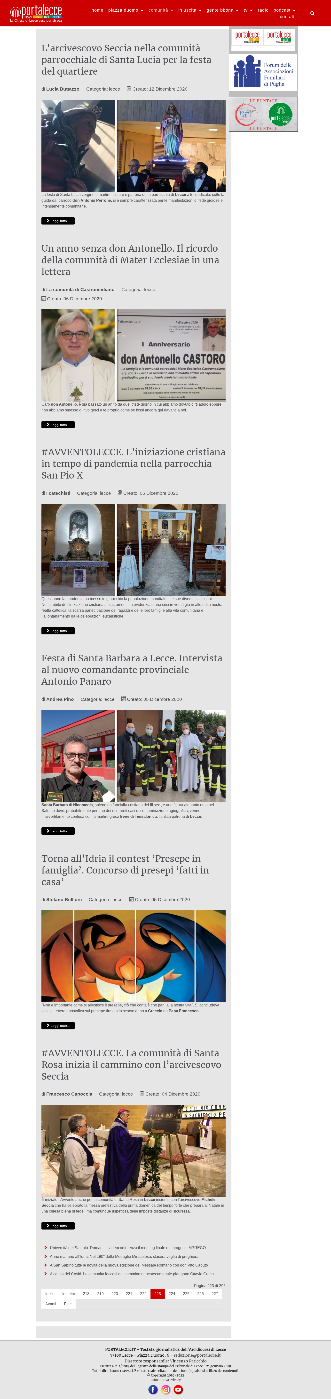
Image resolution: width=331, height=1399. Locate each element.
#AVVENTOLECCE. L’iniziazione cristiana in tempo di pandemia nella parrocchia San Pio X (133, 464)
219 (100, 1294)
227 (215, 1294)
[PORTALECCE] (36, 12)
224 (172, 1294)
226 (200, 1294)
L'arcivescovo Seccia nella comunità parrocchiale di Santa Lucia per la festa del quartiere (126, 60)
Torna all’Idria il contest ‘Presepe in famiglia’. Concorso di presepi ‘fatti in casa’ (125, 870)
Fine (68, 1304)
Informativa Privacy (165, 1380)
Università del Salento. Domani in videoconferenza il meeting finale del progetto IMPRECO (127, 1248)
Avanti (50, 1304)
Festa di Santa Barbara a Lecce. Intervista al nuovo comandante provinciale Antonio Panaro (131, 670)
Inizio (50, 1294)
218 (86, 1294)
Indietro (68, 1294)
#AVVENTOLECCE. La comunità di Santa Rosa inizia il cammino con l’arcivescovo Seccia (131, 1065)
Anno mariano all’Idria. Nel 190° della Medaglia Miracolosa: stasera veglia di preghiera (123, 1256)
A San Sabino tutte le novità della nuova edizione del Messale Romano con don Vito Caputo (129, 1265)
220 (114, 1294)
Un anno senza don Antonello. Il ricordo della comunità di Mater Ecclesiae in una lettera (130, 260)
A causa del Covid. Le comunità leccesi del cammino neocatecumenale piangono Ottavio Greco (131, 1274)
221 (129, 1294)
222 (143, 1294)
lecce (114, 89)
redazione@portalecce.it (197, 1355)
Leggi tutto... (60, 221)
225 (186, 1294)
